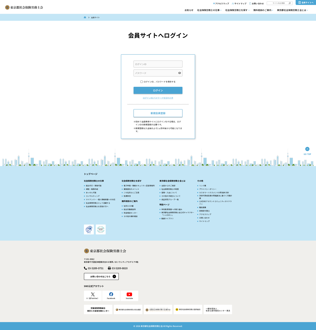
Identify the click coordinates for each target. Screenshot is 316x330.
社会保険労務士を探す (236, 10)
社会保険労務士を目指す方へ (97, 206)
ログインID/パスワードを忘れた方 (158, 97)
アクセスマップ (222, 3)
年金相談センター (131, 213)
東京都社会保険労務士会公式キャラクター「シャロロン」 (177, 213)
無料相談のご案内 (262, 10)
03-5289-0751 (95, 268)
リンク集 (202, 185)
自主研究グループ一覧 (170, 199)
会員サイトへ (308, 2)
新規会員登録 (158, 113)
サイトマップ (240, 3)
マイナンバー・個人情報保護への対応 (100, 199)
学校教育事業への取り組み (171, 209)
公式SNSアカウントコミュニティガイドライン (215, 202)
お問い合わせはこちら (100, 276)
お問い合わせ (258, 3)
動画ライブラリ (167, 218)
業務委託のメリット (131, 189)
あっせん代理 (91, 192)
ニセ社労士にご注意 (131, 192)
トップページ (90, 173)
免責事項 (127, 196)
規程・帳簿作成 (92, 189)
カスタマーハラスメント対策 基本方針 (214, 192)
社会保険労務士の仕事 (208, 10)
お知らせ (189, 10)
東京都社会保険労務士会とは (291, 10)
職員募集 (202, 207)
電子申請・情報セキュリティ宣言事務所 (139, 185)
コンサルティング (93, 196)
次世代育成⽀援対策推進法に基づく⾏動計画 (215, 196)
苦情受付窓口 (204, 211)
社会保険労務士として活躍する (98, 203)
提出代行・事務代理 (93, 185)
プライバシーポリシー (208, 189)
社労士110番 (129, 206)
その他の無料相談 (131, 216)
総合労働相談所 (130, 209)
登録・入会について (169, 192)
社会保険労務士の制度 (170, 189)
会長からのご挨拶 (168, 185)
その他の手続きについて (170, 196)
